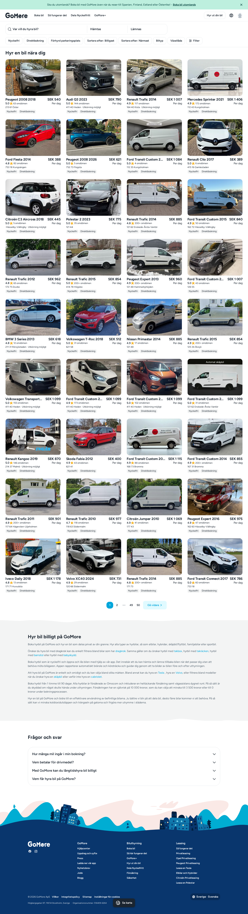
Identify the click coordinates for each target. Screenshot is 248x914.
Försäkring (132, 873)
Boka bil (39, 15)
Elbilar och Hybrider (186, 873)
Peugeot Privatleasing (188, 863)
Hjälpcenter (83, 848)
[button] (242, 5)
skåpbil (58, 676)
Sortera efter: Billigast (100, 40)
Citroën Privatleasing (187, 877)
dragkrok (120, 651)
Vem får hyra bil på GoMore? (54, 779)
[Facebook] (30, 851)
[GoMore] (16, 15)
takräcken (203, 651)
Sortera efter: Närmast (135, 40)
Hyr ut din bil (215, 15)
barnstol (39, 655)
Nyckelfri (14, 40)
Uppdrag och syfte (87, 853)
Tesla (161, 672)
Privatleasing (183, 853)
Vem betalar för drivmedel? (53, 762)
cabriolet (96, 676)
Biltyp (159, 40)
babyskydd (69, 655)
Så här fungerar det (137, 853)
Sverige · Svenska (207, 896)
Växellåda (176, 40)
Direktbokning (35, 40)
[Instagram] (36, 851)
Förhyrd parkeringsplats (65, 40)
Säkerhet (131, 877)
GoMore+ (100, 15)
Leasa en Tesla (183, 868)
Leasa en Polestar (185, 882)
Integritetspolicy (70, 896)
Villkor (55, 896)
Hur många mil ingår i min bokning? (58, 754)
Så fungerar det (57, 15)
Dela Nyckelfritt (80, 15)
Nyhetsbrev (83, 868)
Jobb (80, 873)
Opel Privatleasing (186, 858)
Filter (196, 40)
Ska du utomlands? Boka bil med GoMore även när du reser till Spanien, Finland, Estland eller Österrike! (121, 4)
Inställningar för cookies (107, 896)
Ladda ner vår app (86, 863)
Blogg (80, 877)
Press (80, 858)
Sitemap (87, 896)
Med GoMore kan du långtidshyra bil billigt (64, 770)
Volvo (179, 672)
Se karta (127, 902)
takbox (178, 651)
